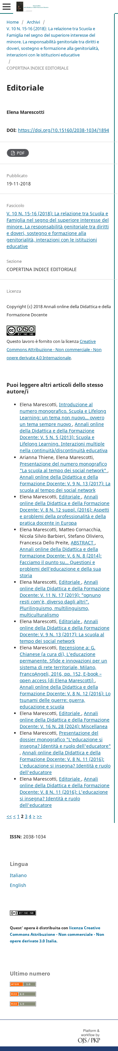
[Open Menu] (6, 6)
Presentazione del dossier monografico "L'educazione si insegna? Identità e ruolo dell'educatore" (65, 739)
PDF (20, 153)
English (18, 885)
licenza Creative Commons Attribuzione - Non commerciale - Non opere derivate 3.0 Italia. (57, 934)
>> (39, 816)
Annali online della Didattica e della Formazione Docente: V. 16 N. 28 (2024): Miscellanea (64, 719)
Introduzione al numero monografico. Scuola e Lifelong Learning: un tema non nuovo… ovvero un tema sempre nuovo (63, 414)
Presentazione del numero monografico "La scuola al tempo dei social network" (64, 467)
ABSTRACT (83, 542)
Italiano (18, 875)
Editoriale (70, 497)
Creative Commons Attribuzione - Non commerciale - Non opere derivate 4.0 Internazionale (54, 349)
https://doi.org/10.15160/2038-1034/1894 (63, 130)
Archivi (33, 22)
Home (13, 22)
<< (9, 816)
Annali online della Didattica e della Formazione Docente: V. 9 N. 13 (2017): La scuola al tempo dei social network (65, 483)
